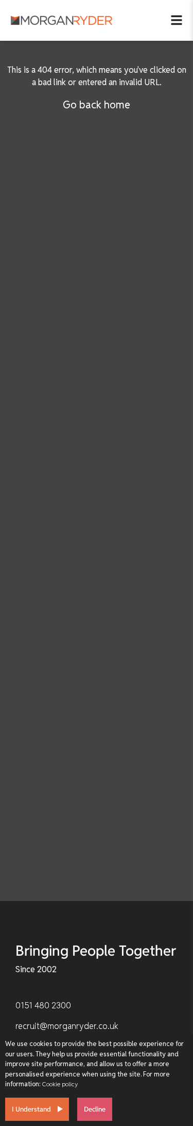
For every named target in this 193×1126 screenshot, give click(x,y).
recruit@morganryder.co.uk (66, 1026)
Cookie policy (60, 1084)
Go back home (96, 104)
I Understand (31, 1109)
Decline (95, 1109)
